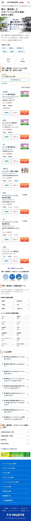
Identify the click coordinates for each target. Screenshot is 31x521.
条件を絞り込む (16, 79)
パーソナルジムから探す (9, 463)
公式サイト (15, 112)
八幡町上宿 (21, 51)
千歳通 (5, 51)
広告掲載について (24, 510)
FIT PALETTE (4, 6)
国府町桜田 (20, 48)
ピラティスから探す (8, 477)
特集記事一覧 (6, 495)
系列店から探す (7, 491)
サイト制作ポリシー (14, 508)
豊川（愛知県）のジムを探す (15, 268)
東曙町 (12, 51)
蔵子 (4, 48)
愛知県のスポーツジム (15, 6)
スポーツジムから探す (9, 468)
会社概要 (6, 508)
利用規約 (4, 510)
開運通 (11, 48)
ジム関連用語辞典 (8, 500)
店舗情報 (6, 112)
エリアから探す (7, 486)
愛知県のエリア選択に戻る (10, 448)
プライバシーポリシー (13, 510)
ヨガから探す (6, 472)
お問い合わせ (24, 508)
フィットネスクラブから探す (11, 482)
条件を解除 (4, 83)
